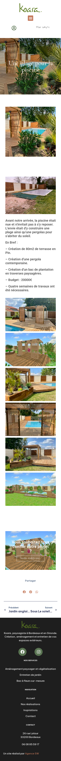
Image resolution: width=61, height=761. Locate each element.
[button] (30, 18)
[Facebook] (22, 652)
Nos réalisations (30, 704)
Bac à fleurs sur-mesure (31, 680)
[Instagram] (38, 652)
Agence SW (32, 753)
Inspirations (30, 710)
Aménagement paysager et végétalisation (30, 668)
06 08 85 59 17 (30, 744)
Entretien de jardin (30, 674)
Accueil (30, 698)
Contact (31, 716)
